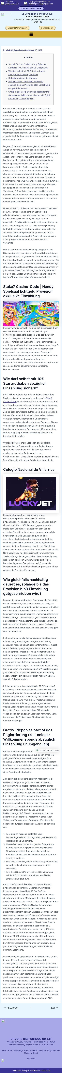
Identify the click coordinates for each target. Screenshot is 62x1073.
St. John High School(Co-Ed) (37, 13)
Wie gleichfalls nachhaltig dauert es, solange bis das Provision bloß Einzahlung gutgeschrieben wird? (29, 85)
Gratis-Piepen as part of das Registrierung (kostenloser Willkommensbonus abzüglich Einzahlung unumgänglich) (29, 95)
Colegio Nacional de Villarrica (22, 78)
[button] (31, 34)
